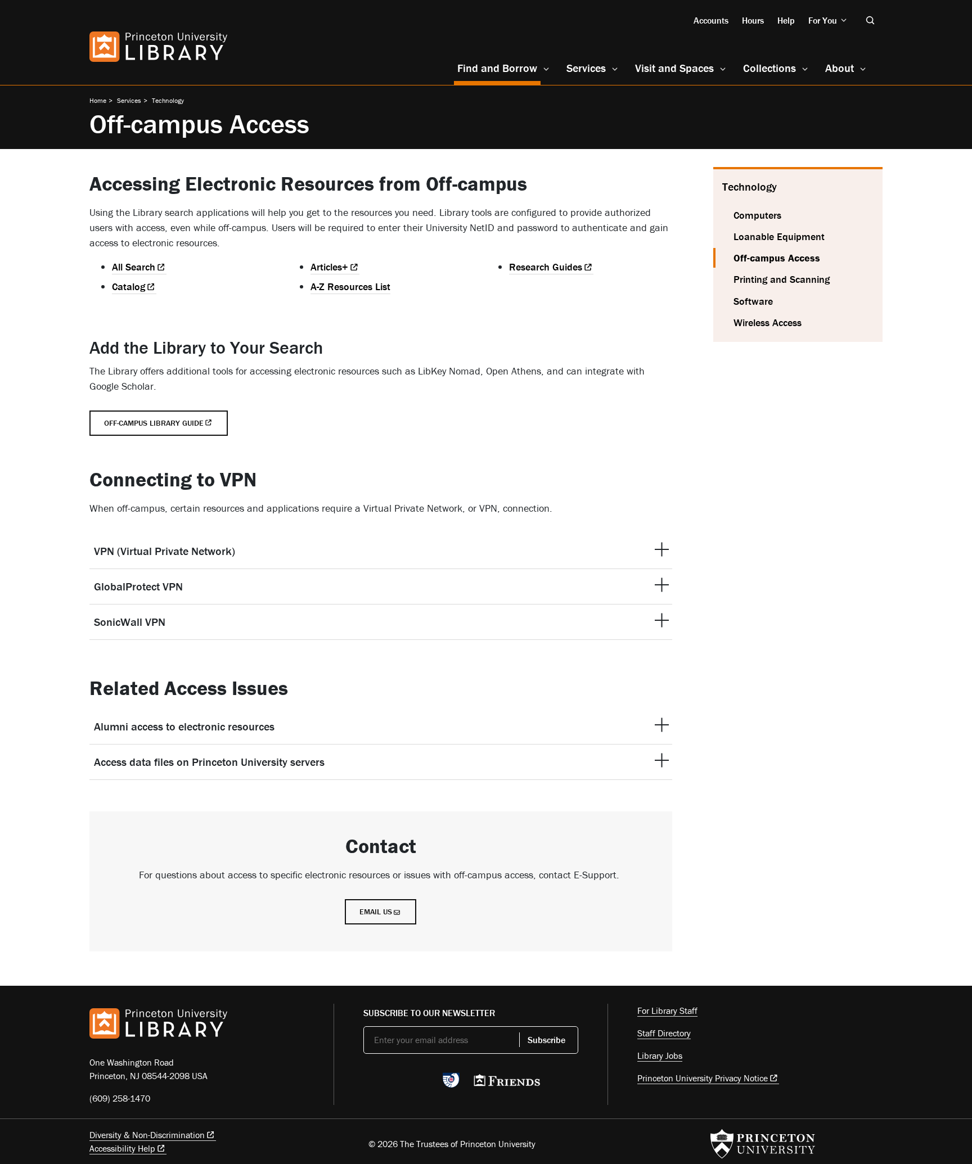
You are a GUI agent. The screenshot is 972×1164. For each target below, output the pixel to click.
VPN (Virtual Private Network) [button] (164, 551)
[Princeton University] (762, 1144)
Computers (757, 215)
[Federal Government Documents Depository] (451, 1085)
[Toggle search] (870, 20)
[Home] (158, 46)
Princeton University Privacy (702, 1078)
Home (97, 100)
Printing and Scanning (782, 279)
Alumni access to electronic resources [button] (184, 726)
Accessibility (122, 1148)
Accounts (711, 20)
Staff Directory (664, 1033)
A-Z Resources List (350, 286)
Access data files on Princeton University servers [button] (209, 762)
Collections (769, 68)
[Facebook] (396, 1083)
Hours (753, 20)
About (839, 68)
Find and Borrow (499, 67)
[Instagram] (422, 1083)
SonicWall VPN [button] (129, 622)
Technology (168, 100)
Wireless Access (768, 322)
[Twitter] (369, 1083)
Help (786, 20)
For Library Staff (667, 1010)
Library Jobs (659, 1055)
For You (822, 20)
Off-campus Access (808, 257)
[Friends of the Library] (507, 1083)
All (133, 266)
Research (545, 266)
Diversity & (147, 1134)
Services (586, 68)
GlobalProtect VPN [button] (138, 586)
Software (753, 301)
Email (375, 911)
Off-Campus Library (154, 423)
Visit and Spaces (674, 68)
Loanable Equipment (779, 236)
